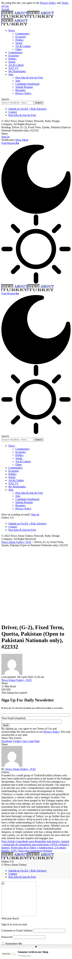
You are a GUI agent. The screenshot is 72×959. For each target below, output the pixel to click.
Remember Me (13, 943)
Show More (21, 139)
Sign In (35, 514)
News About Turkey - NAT (16, 680)
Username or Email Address (16, 930)
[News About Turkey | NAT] (27, 290)
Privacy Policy (48, 2)
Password (6, 936)
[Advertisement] (36, 584)
